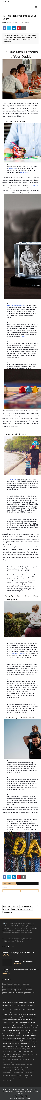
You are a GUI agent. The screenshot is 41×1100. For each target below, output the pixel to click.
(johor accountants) (19, 1038)
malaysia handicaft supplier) (28, 1022)
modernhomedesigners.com (10, 1078)
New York (14, 941)
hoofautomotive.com (28, 1059)
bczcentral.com (6, 1057)
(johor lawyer (23, 1033)
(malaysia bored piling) (16, 1025)
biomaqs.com (23, 1030)
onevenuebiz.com (25, 1078)
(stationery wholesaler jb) (10, 1054)
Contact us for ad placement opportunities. (22, 1005)
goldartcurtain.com (17, 1046)
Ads (4, 984)
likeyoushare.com (7, 1038)
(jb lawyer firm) (25, 1049)
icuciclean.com (32, 1054)
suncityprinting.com (8, 1070)
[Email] (23, 28)
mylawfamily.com (7, 1051)
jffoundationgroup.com (30, 1025)
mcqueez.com (6, 1080)
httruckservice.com (20, 1027)
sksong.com (17, 1035)
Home (14, 909)
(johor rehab (15, 1022)
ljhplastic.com (6, 1022)
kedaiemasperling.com (29, 1041)
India (21, 941)
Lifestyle (21, 909)
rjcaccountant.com (30, 1038)
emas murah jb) (18, 1041)
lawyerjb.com (18, 1075)
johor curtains (32, 1043)
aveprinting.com (15, 1043)
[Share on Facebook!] (4, 28)
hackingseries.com (17, 1062)
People (29, 22)
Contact (29, 1098)
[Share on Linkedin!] (14, 28)
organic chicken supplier (16, 1012)
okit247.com (18, 1070)
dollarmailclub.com (8, 1075)
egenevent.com (6, 1062)
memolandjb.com (29, 1051)
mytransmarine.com (8, 1064)
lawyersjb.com (6, 1072)
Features (29, 987)
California (6, 941)
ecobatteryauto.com (13, 1033)
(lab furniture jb (28, 1046)
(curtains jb (24, 1043)
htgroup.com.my (15, 1017)
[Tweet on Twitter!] (9, 28)
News (5, 993)
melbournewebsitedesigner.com (11, 1059)
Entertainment (9, 987)
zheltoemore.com (28, 1062)
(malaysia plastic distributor (28, 1017)
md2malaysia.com (17, 1057)
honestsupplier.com (26, 1072)
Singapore (18, 939)
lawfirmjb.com (16, 1072)
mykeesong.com (13, 1014)
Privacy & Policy (20, 1098)
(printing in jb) (6, 1043)
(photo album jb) (18, 1051)
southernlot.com (22, 1054)
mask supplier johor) (13, 1030)
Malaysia (10, 939)
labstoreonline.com (15, 1049)
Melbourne (27, 939)
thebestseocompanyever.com (11, 1067)
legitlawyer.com (27, 1075)
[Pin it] (19, 28)
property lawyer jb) (8, 1035)
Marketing (29, 990)
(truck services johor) (8, 1027)
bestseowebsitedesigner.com (23, 1064)
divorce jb (31, 1033)
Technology (8, 912)
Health (6, 990)
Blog (10, 984)
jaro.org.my (6, 1025)
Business (17, 984)
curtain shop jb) (7, 1046)
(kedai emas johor (7, 1041)
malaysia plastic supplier (9, 1019)
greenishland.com (25, 1067)
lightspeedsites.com (28, 1070)
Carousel (26, 984)
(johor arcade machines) (29, 1035)
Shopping (19, 993)
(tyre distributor (24, 1014)
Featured (6, 909)
